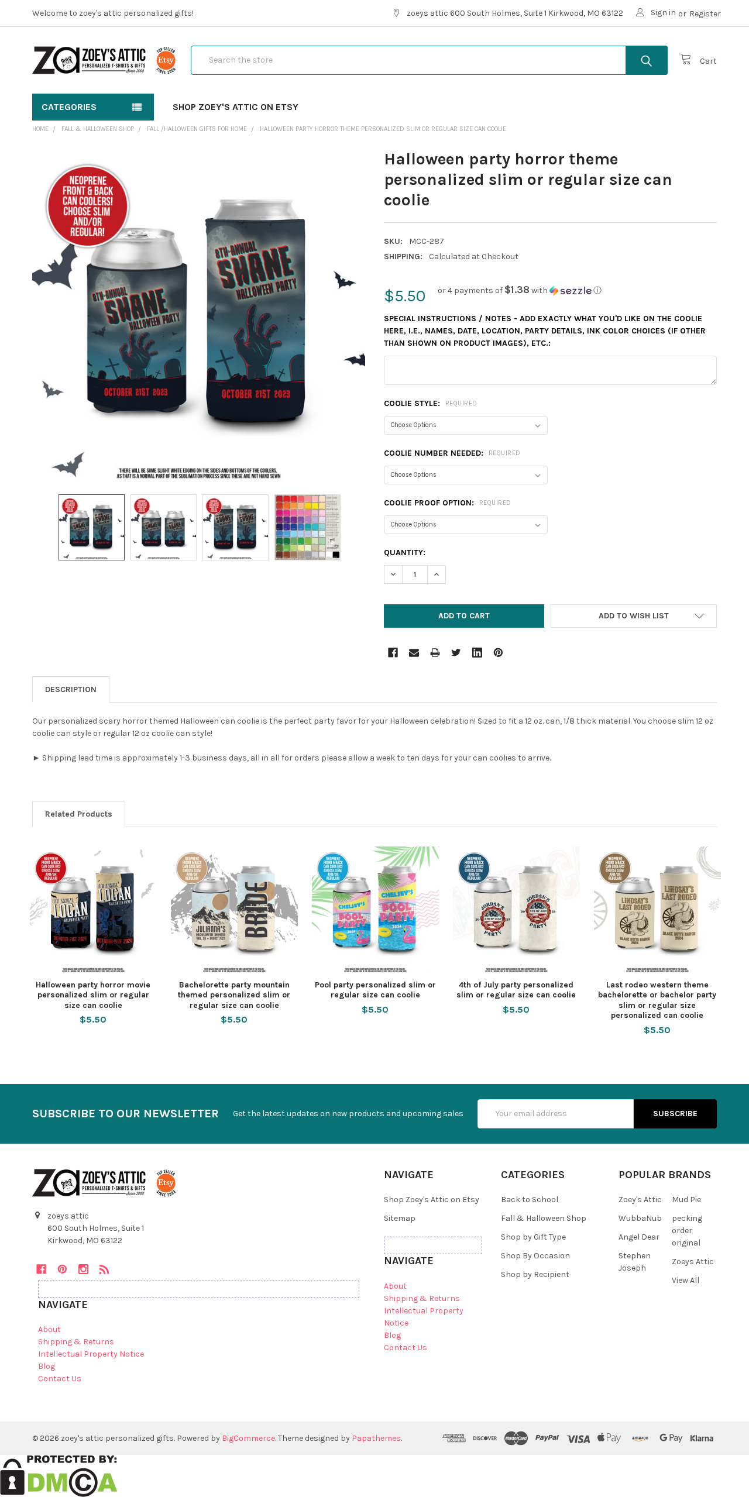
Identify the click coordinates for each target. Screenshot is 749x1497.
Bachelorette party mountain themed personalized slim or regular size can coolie (234, 995)
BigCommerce (248, 1438)
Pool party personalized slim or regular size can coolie (375, 990)
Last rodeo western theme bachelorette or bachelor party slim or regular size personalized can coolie (657, 1000)
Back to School (529, 1200)
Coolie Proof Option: (447, 503)
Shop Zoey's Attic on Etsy (235, 106)
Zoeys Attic (693, 1262)
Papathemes (376, 1438)
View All (685, 1280)
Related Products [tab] (78, 814)
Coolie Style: (430, 403)
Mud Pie (686, 1200)
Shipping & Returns (76, 1342)
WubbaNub (640, 1218)
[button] (520, 290)
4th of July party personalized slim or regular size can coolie (516, 990)
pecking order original (687, 1230)
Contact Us (59, 1379)
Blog (46, 1366)
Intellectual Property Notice (91, 1354)
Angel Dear (639, 1237)
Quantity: (404, 552)
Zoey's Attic (640, 1200)
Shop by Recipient (535, 1274)
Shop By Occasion (535, 1256)
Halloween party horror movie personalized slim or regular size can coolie (93, 995)
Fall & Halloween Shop (543, 1218)
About (49, 1329)
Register (705, 14)
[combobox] (429, 60)
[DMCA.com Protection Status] (59, 1476)
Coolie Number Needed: (452, 453)
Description (71, 689)
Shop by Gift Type (533, 1237)
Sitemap (399, 1218)
